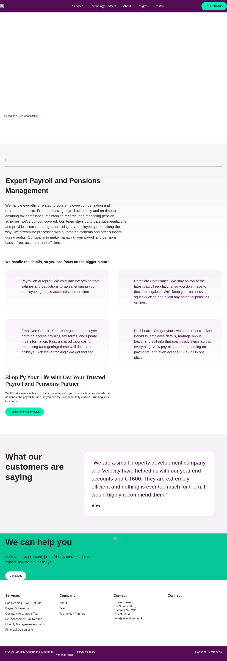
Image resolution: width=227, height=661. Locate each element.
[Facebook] (178, 603)
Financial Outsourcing (19, 629)
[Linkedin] (170, 603)
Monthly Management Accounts (25, 624)
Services (77, 6)
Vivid (70, 654)
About (127, 6)
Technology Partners (103, 6)
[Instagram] (186, 603)
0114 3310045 (123, 614)
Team (62, 608)
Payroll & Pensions (17, 608)
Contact (159, 6)
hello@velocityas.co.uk (128, 618)
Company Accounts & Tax (21, 613)
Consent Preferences (208, 652)
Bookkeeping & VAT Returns (23, 603)
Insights (143, 6)
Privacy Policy (86, 651)
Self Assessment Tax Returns (23, 618)
